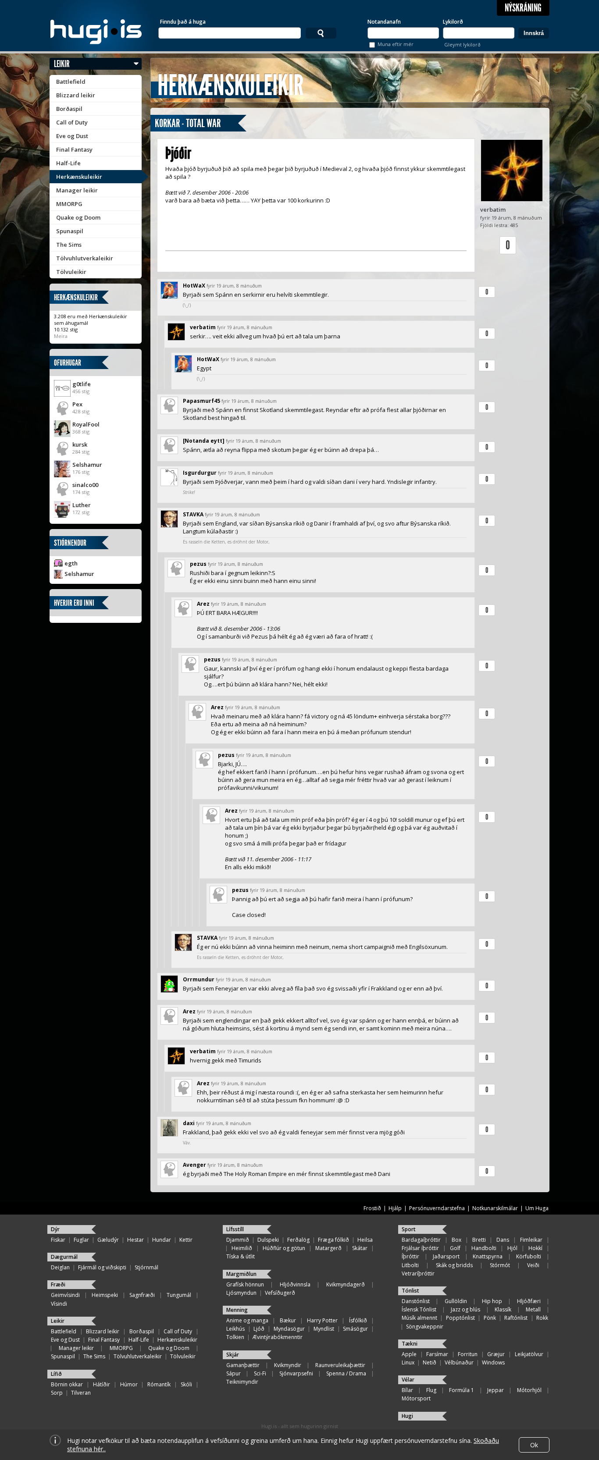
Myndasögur (289, 1328)
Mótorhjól (529, 1390)
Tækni (409, 1343)
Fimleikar (531, 1239)
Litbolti (410, 1265)
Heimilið (242, 1248)
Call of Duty (72, 122)
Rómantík (159, 1384)
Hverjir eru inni (74, 603)
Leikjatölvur (529, 1354)
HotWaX (194, 285)
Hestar (135, 1239)
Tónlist (410, 1290)
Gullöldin (456, 1301)
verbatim (493, 209)
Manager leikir (77, 190)
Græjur (496, 1354)
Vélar (408, 1379)
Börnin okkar (67, 1384)
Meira (61, 336)
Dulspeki (268, 1239)
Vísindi (59, 1303)
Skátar (359, 1248)
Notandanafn (384, 21)
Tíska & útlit (240, 1256)
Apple (409, 1354)
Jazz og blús (465, 1309)
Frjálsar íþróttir (420, 1248)
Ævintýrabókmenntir (278, 1337)
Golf (455, 1248)
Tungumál (179, 1295)
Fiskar (58, 1239)
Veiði (533, 1265)
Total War (203, 123)
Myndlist (324, 1328)
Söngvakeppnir (424, 1326)
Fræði (58, 1284)
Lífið (56, 1374)
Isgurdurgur (200, 472)
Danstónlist (416, 1301)
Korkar (167, 123)
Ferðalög (298, 1239)
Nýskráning (523, 8)
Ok (534, 1445)
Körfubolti (528, 1256)
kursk (79, 444)
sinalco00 (85, 485)
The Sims (69, 245)
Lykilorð (453, 21)
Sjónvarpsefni (296, 1373)
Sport (409, 1229)
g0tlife (81, 384)
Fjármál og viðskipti (102, 1267)
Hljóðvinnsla (295, 1284)
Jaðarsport (446, 1256)
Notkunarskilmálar (495, 1208)
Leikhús (235, 1328)
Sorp (57, 1392)
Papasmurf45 (201, 401)
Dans (502, 1239)
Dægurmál (64, 1257)
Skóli (186, 1384)
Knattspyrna (488, 1256)
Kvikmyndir (287, 1365)
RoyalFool (86, 424)
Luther (81, 505)
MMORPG (69, 204)
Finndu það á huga (183, 21)
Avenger (194, 1165)
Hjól (512, 1248)
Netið (429, 1362)
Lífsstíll (235, 1229)
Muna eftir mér (396, 44)
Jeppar (495, 1390)
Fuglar (81, 1239)
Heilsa (365, 1239)
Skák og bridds (454, 1265)
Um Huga (537, 1208)
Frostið (372, 1208)
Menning (237, 1310)
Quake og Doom (78, 217)
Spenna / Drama (346, 1373)
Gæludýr (108, 1239)
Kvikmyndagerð (345, 1284)
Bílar (407, 1390)
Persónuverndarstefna (437, 1208)
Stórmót (500, 1265)
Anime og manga (247, 1320)
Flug (431, 1390)
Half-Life (68, 163)
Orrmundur (198, 979)
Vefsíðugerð (280, 1293)
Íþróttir (410, 1256)
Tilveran (81, 1392)
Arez (203, 603)
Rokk (542, 1317)
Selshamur (87, 465)
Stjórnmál (146, 1267)
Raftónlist (516, 1317)
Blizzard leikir (75, 95)
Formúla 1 (461, 1390)
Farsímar (437, 1354)
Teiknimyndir (242, 1381)
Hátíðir (101, 1384)
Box (456, 1239)
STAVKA (193, 514)
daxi (189, 1123)
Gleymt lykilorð (462, 44)
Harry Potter (322, 1320)
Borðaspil (69, 109)
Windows (493, 1362)
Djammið (237, 1239)
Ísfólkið (358, 1320)
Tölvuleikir (71, 272)
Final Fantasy (74, 149)
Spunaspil (69, 231)
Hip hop (492, 1301)
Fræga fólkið (333, 1239)
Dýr (55, 1229)
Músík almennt (419, 1317)
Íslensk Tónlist (419, 1309)
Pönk (490, 1317)
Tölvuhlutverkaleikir (84, 258)
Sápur (233, 1373)
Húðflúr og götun (284, 1248)
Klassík (503, 1309)
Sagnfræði (142, 1295)
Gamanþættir (243, 1365)
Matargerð (328, 1248)
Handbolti (483, 1248)
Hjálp (395, 1208)
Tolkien (235, 1337)
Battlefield (71, 81)
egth (71, 563)
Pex (77, 404)
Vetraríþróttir (418, 1273)
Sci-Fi (260, 1373)
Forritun (468, 1354)
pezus (198, 564)
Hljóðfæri (529, 1301)
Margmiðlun (241, 1274)
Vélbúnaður (459, 1362)
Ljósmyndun (241, 1293)
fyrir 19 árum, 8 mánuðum (234, 286)
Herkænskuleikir (79, 177)
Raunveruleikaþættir (340, 1365)
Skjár (232, 1354)
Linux (408, 1362)
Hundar (161, 1239)
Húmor (129, 1384)
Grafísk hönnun (245, 1284)
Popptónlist (460, 1317)
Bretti (479, 1239)
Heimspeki (105, 1295)
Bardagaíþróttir (421, 1239)
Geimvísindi (65, 1295)
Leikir (62, 63)
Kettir (186, 1239)
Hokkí (535, 1248)
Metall (533, 1309)
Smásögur (355, 1328)
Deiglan (60, 1267)
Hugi (407, 1416)
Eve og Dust (72, 136)
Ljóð (258, 1328)
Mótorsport (416, 1398)
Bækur (288, 1320)
